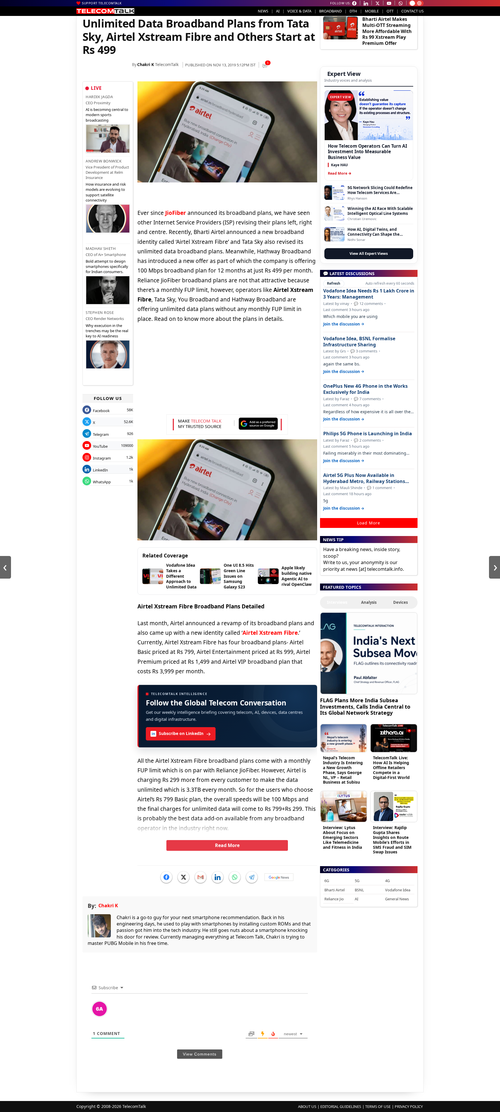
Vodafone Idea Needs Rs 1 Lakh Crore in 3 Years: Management (368, 294)
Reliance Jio (334, 898)
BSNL (359, 889)
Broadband (330, 11)
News (263, 11)
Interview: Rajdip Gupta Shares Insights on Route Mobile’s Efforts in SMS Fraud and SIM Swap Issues (392, 840)
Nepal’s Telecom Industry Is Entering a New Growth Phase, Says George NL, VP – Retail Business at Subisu (343, 770)
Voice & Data (299, 11)
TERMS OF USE (378, 1106)
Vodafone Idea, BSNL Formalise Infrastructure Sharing (359, 342)
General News (397, 898)
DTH (353, 11)
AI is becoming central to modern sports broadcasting (107, 114)
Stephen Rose (100, 312)
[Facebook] (166, 877)
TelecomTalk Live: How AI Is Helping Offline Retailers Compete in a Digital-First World (391, 767)
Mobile (372, 11)
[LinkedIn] (217, 877)
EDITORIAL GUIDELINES (340, 1106)
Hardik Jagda (99, 96)
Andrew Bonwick (104, 161)
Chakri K (145, 64)
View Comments (199, 1054)
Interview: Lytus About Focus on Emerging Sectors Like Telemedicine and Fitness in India (342, 837)
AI (278, 11)
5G (357, 880)
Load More (368, 523)
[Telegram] (252, 877)
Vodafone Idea (397, 889)
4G (387, 880)
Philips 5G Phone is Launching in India (367, 434)
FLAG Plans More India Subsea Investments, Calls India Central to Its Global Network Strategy (365, 706)
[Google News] (278, 877)
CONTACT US (412, 11)
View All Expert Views (369, 253)
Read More (227, 845)
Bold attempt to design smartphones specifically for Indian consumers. (107, 266)
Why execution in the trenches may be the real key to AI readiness (107, 331)
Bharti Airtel (334, 889)
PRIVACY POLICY (409, 1106)
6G (326, 880)
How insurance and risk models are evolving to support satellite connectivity (106, 192)
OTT (390, 11)
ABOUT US (307, 1106)
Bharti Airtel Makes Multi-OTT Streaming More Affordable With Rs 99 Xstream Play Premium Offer (387, 31)
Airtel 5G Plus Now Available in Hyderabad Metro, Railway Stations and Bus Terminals (364, 478)
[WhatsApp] (234, 877)
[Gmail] (200, 877)
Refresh (333, 283)
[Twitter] (183, 877)
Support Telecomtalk (102, 3)
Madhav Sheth (101, 248)
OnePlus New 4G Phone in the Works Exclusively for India (365, 389)
